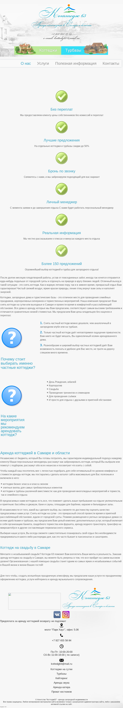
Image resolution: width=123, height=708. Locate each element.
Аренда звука (61, 682)
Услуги (43, 63)
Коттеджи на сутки (61, 669)
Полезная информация (75, 63)
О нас (26, 63)
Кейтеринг (62, 678)
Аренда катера (61, 687)
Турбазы (61, 673)
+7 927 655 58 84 (61, 33)
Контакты (111, 63)
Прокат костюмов (61, 691)
